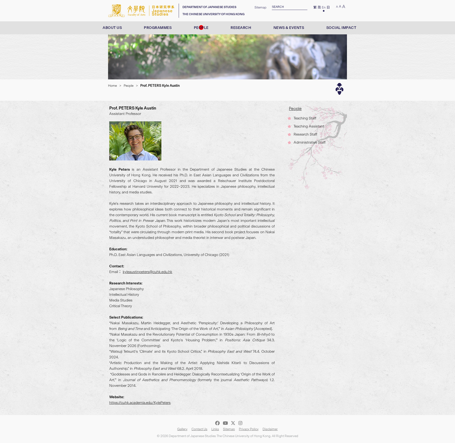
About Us (112, 27)
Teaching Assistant (309, 126)
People (201, 27)
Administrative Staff (309, 142)
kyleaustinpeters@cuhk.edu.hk (147, 271)
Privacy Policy (249, 429)
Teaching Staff (305, 118)
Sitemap (260, 7)
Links (215, 429)
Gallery (182, 429)
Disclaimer (270, 429)
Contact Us (199, 429)
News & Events (288, 27)
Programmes (158, 27)
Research (241, 27)
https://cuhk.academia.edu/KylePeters (140, 402)
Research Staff (305, 134)
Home (112, 86)
